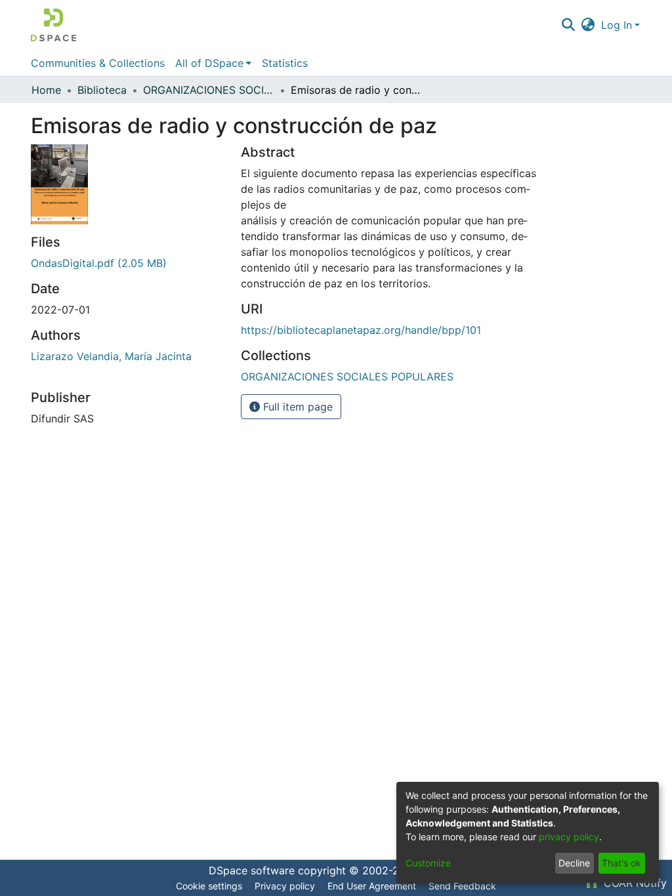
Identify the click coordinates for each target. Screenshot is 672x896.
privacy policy (569, 836)
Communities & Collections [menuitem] (98, 63)
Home (46, 89)
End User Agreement (371, 885)
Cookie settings (209, 885)
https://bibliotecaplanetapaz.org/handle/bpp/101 (361, 329)
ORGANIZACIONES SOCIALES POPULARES (208, 89)
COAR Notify (633, 882)
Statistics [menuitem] (285, 63)
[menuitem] (588, 25)
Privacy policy (285, 885)
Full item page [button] (296, 406)
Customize (428, 862)
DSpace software (252, 870)
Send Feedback (462, 885)
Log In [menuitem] (616, 24)
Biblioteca (102, 89)
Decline (574, 862)
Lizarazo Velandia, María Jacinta (111, 356)
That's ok (621, 862)
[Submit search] (568, 25)
